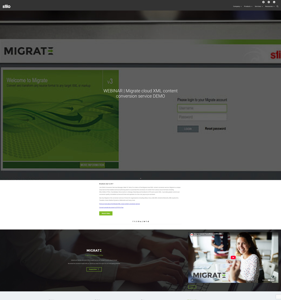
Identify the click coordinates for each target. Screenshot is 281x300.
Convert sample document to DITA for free (111, 207)
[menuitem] (237, 6)
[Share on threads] (137, 221)
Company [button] (236, 6)
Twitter (263, 2)
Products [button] (247, 6)
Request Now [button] (93, 269)
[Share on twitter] (135, 221)
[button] (277, 6)
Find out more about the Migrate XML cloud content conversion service (119, 204)
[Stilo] (6, 6)
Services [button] (258, 6)
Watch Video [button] (106, 213)
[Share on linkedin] (140, 221)
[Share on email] (148, 221)
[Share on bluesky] (144, 221)
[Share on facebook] (133, 221)
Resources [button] (269, 6)
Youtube (269, 2)
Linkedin (274, 2)
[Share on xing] (146, 221)
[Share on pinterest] (138, 221)
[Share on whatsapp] (142, 221)
